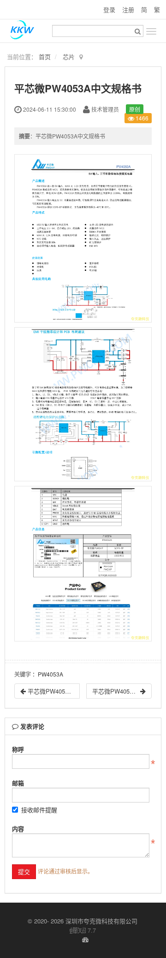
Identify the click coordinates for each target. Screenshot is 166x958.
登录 (109, 9)
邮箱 (18, 782)
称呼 (18, 749)
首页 (45, 56)
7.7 (83, 930)
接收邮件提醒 (39, 809)
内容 (18, 828)
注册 (128, 9)
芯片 (69, 56)
